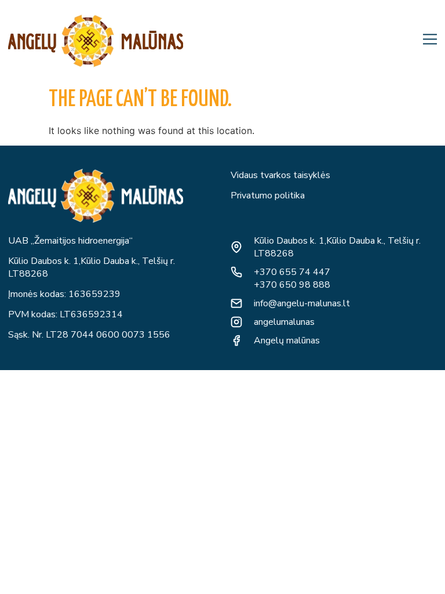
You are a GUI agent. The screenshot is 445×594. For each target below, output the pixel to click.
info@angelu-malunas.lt (302, 303)
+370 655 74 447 (292, 272)
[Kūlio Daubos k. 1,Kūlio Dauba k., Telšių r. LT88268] (236, 247)
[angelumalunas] (236, 322)
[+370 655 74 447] (236, 272)
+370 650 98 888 (292, 284)
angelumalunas (284, 322)
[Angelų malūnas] (236, 340)
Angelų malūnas (287, 340)
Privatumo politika (268, 195)
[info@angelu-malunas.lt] (236, 303)
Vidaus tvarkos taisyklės (280, 175)
